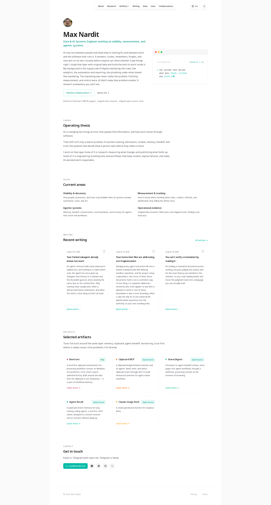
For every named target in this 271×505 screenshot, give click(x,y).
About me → (103, 92)
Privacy (194, 494)
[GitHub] (105, 466)
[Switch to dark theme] (204, 6)
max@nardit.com (77, 466)
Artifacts (123, 6)
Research (111, 6)
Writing (136, 6)
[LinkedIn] (98, 466)
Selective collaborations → (79, 92)
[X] (112, 466)
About (101, 6)
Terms (205, 494)
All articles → (201, 240)
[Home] (67, 22)
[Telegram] (91, 466)
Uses (153, 6)
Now (145, 6)
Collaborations (166, 6)
